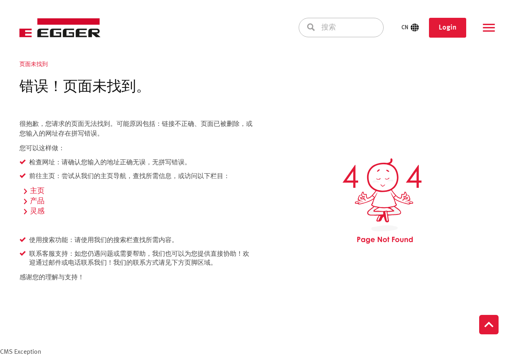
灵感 (37, 211)
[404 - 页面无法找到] (382, 201)
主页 (37, 191)
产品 (37, 201)
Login (447, 27)
